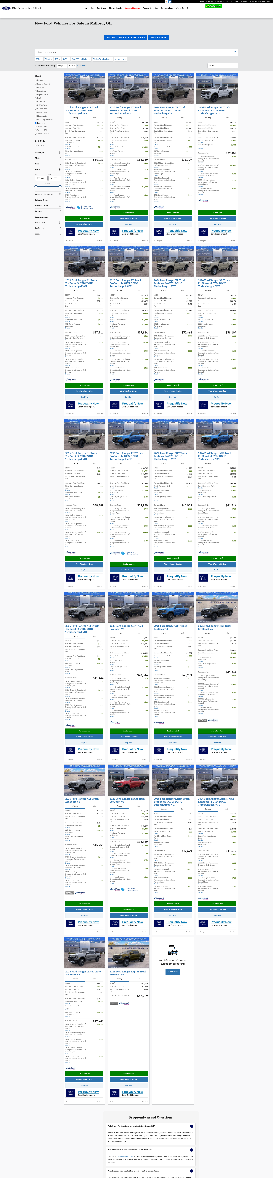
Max (49, 174)
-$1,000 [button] (100, 141)
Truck (48, 59)
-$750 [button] (101, 180)
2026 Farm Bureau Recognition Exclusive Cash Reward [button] (75, 198)
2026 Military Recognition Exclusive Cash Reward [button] (75, 191)
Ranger (61, 66)
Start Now (173, 972)
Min (36, 174)
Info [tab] (94, 118)
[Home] (6, 8)
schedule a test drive (125, 1157)
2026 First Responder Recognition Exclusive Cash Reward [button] (75, 175)
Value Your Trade (158, 37)
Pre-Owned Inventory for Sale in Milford (126, 37)
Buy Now (128, 224)
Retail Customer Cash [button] (73, 148)
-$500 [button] (101, 151)
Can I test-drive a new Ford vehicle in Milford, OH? (150, 1150)
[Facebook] (169, 1)
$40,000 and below (81, 59)
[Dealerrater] (166, 1)
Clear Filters (82, 66)
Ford (71, 66)
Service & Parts (167, 8)
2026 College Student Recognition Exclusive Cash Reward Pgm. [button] (75, 183)
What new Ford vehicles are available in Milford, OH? (150, 1126)
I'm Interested (84, 218)
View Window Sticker (84, 224)
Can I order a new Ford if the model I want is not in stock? (150, 1171)
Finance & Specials (150, 8)
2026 (39, 59)
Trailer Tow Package (102, 59)
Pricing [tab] (75, 118)
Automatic (120, 59)
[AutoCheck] (70, 207)
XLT (57, 59)
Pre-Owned (101, 8)
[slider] (35, 186)
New (92, 8)
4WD (66, 59)
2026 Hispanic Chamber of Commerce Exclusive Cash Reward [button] (75, 166)
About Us (180, 8)
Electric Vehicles (115, 8)
